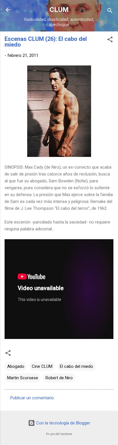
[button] (110, 40)
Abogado (15, 366)
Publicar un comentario (32, 397)
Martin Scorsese (22, 377)
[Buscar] (110, 11)
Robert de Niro (59, 377)
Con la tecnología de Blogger (62, 423)
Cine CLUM (42, 366)
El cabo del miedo (76, 366)
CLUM (59, 10)
